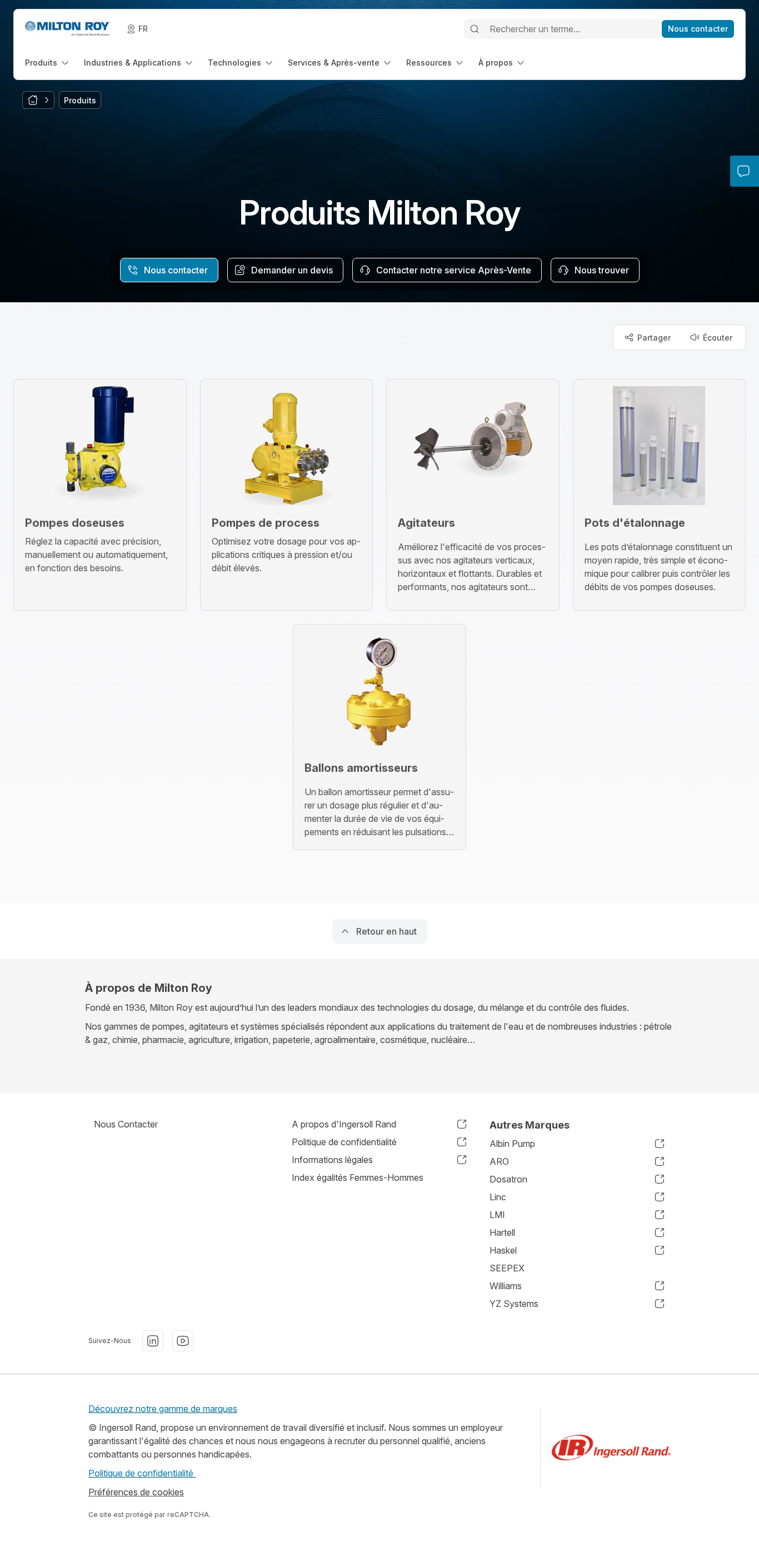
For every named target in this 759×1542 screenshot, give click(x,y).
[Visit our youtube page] (182, 1340)
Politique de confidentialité (142, 1473)
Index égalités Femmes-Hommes (357, 1177)
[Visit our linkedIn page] (152, 1340)
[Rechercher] (475, 29)
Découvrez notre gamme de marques (162, 1408)
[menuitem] (48, 62)
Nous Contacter (126, 1124)
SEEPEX (507, 1268)
